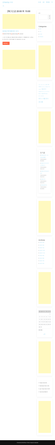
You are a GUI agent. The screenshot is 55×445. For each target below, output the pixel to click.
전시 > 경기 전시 (46, 91)
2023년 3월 (41, 242)
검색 (39, 13)
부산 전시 (43, 86)
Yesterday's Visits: (43, 385)
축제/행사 (48, 2)
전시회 (39, 2)
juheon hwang (15, 33)
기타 (40, 31)
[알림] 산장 (43, 179)
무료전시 (40, 86)
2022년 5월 (41, 263)
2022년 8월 (41, 258)
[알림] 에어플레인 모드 (11, 31)
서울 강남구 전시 (47, 86)
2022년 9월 (41, 255)
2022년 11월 (42, 253)
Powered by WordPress (22, 442)
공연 (43, 2)
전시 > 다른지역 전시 (43, 93)
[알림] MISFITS (44, 185)
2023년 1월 (41, 247)
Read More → (6, 43)
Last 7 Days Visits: (43, 388)
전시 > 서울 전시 (43, 98)
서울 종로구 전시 (41, 91)
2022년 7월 (41, 260)
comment (21, 33)
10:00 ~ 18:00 (40, 84)
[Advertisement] (19, 21)
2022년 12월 (42, 250)
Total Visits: (41, 391)
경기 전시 (44, 84)
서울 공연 (40, 89)
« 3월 (44, 334)
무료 (48, 84)
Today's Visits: (42, 382)
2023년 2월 (41, 245)
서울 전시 (43, 89)
